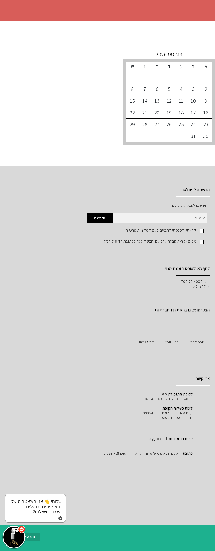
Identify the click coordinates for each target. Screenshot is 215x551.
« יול (169, 54)
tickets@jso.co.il (154, 438)
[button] (14, 537)
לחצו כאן (199, 286)
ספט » (90, 54)
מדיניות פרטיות (137, 230)
